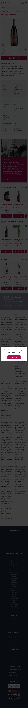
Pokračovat (14, 357)
